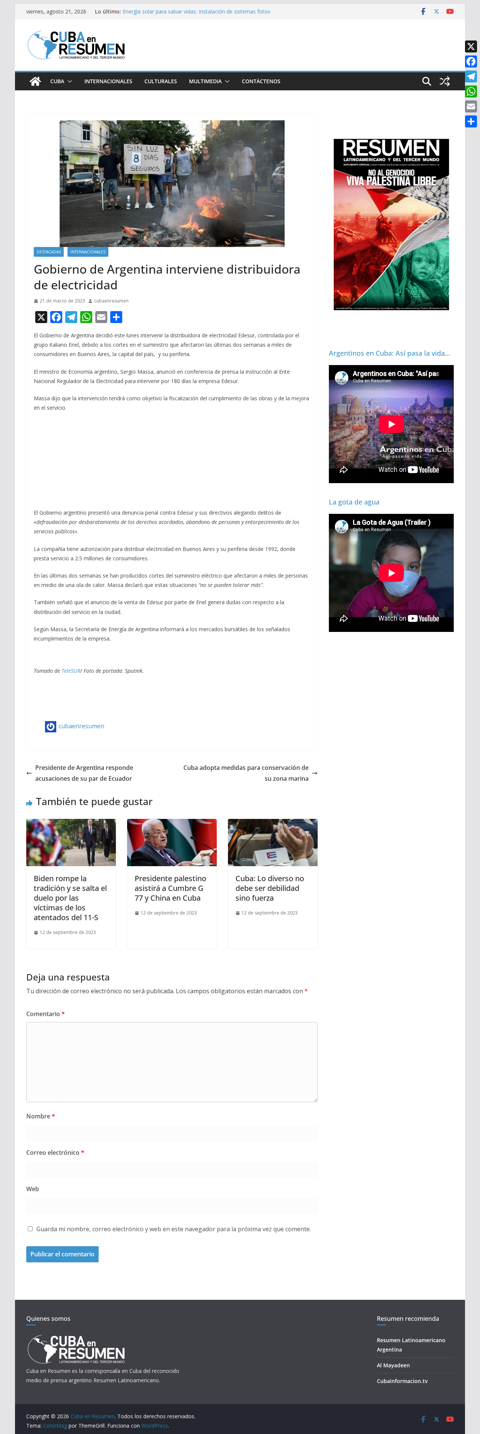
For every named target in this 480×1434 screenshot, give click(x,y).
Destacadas (49, 251)
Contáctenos (261, 81)
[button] (68, 81)
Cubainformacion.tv (402, 1381)
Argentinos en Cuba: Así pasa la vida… (389, 353)
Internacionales (108, 81)
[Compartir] (471, 121)
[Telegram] (471, 76)
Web (32, 1189)
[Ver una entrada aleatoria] (445, 81)
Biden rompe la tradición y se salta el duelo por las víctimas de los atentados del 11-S (70, 897)
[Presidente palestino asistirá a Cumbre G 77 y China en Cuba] (172, 824)
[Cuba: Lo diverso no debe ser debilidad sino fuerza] (273, 824)
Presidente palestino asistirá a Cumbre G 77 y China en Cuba (170, 888)
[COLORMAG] (76, 1337)
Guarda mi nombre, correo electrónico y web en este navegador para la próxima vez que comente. (173, 1229)
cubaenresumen (111, 301)
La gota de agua (354, 501)
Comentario (45, 1014)
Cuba (57, 81)
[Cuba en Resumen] (35, 81)
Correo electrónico (55, 1152)
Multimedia (205, 81)
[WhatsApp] (471, 91)
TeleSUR (71, 670)
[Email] (471, 106)
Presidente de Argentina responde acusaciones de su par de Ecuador (84, 773)
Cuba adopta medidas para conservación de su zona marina (246, 773)
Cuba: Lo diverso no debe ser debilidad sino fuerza (270, 888)
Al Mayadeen (393, 1365)
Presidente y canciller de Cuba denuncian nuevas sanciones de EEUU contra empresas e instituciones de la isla (194, 11)
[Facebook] (471, 61)
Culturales (160, 81)
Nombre (40, 1116)
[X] (471, 46)
